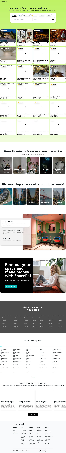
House (38, 429)
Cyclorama (47, 437)
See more (33, 414)
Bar (37, 433)
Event (3, 317)
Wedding (31, 434)
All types (38, 442)
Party (20, 15)
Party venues (41, 154)
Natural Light (47, 434)
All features (47, 443)
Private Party (4, 326)
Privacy (23, 450)
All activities (31, 445)
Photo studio (39, 432)
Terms (20, 450)
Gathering (4, 320)
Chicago (22, 440)
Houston (23, 434)
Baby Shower (31, 440)
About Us (15, 432)
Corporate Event (32, 443)
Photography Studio (49, 436)
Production (27, 15)
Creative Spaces (25, 154)
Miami (22, 429)
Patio (46, 440)
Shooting (3, 323)
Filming (30, 430)
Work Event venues (33, 154)
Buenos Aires (23, 442)
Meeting (34, 15)
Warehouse (39, 436)
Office (38, 434)
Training (49, 15)
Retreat (30, 437)
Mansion (38, 439)
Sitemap (27, 450)
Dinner (30, 439)
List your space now (10, 286)
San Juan (22, 443)
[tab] (0, 345)
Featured (52, 102)
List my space (58, 2)
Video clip (41, 15)
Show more (33, 376)
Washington (23, 433)
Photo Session (4, 319)
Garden (46, 433)
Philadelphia (23, 437)
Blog (14, 430)
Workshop (4, 322)
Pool (46, 430)
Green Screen (47, 439)
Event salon (39, 430)
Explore (14, 15)
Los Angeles (23, 430)
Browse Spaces (50, 2)
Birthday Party (32, 442)
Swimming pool (40, 440)
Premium (4, 30)
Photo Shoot (31, 429)
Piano (46, 442)
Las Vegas (23, 436)
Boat (38, 437)
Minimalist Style (48, 432)
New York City (24, 432)
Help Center (15, 433)
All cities (22, 445)
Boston (22, 439)
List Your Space (16, 429)
